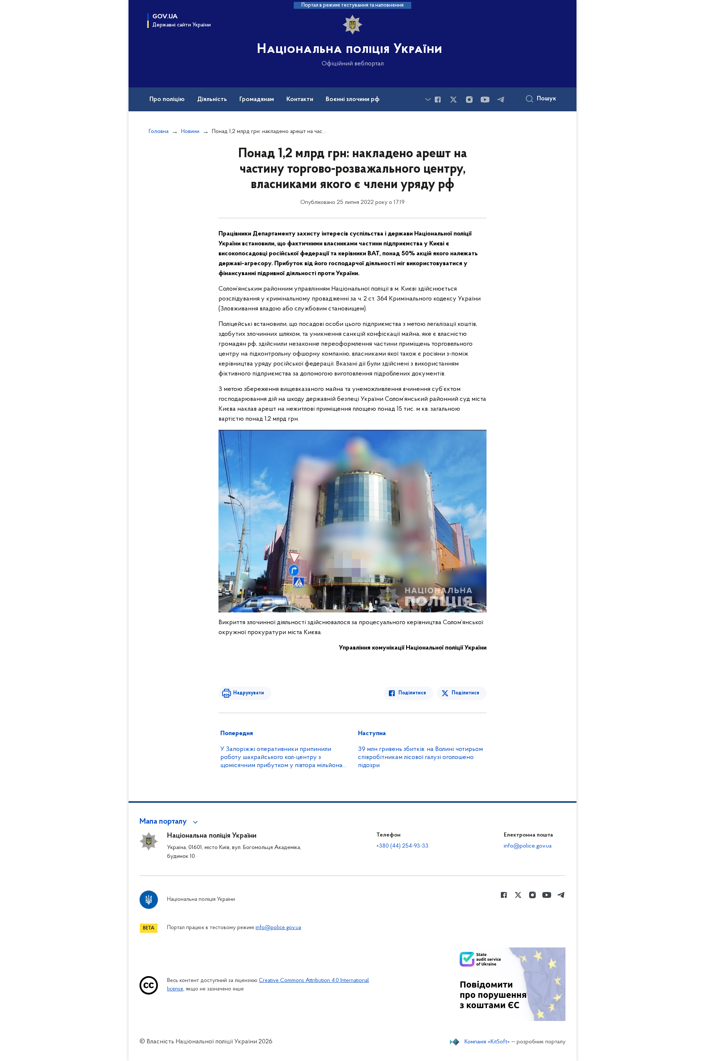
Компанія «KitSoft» (487, 1042)
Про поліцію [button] (167, 99)
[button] (170, 821)
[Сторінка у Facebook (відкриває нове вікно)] (437, 99)
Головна (159, 131)
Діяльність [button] (212, 99)
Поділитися (412, 693)
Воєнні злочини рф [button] (353, 99)
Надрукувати (248, 693)
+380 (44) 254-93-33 (402, 846)
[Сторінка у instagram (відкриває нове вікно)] (469, 99)
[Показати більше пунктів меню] (427, 99)
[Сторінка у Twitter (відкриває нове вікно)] (453, 99)
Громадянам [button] (256, 99)
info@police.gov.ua (528, 846)
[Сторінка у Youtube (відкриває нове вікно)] (485, 99)
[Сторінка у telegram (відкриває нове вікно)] (500, 99)
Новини (190, 131)
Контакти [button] (299, 99)
